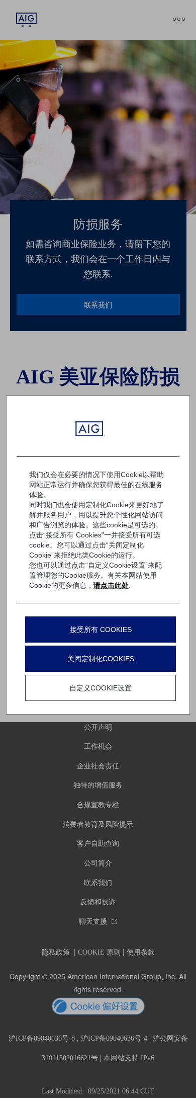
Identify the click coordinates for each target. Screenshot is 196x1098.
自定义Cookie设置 (100, 688)
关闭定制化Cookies (100, 659)
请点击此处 (111, 585)
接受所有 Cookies (101, 629)
